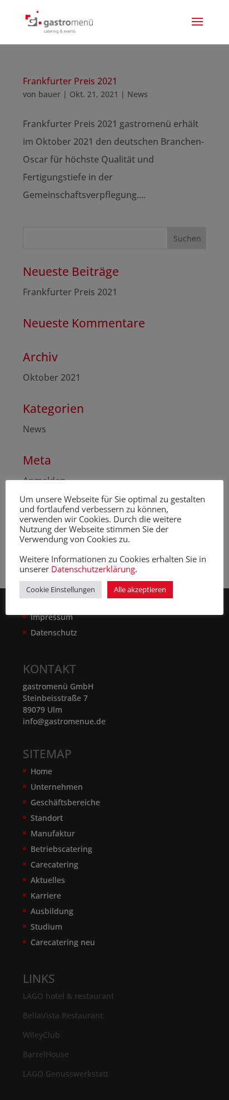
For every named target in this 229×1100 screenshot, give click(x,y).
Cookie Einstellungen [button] (60, 589)
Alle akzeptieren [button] (140, 589)
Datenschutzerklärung (93, 568)
